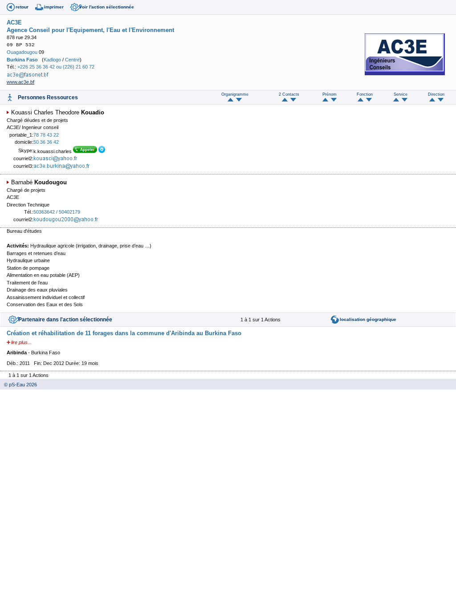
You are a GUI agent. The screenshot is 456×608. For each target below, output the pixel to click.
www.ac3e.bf (20, 82)
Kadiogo (52, 59)
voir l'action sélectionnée (106, 6)
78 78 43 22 (46, 135)
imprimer (54, 6)
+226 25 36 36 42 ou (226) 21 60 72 (55, 66)
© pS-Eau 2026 (18, 384)
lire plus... (21, 342)
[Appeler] (85, 151)
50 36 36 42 (46, 142)
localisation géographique (368, 319)
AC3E (14, 22)
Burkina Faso (22, 59)
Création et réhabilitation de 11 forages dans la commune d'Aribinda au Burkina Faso (124, 333)
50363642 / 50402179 (56, 212)
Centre (72, 59)
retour (22, 6)
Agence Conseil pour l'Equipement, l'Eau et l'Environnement (90, 30)
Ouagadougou (22, 52)
